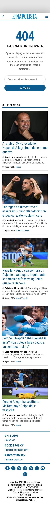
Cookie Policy (14, 445)
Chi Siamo (11, 435)
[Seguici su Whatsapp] (25, 468)
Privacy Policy (15, 455)
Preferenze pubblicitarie (17, 449)
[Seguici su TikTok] (37, 468)
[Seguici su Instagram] (19, 468)
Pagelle (25, 298)
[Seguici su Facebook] (7, 468)
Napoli (18, 167)
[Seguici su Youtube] (43, 468)
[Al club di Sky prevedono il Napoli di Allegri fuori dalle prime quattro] (25, 126)
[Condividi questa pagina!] (3, 16)
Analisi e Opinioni (22, 230)
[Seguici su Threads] (31, 468)
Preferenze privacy (14, 459)
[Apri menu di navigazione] (46, 16)
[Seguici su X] (13, 468)
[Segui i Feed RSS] (25, 474)
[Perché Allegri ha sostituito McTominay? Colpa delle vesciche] (25, 384)
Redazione (10, 440)
